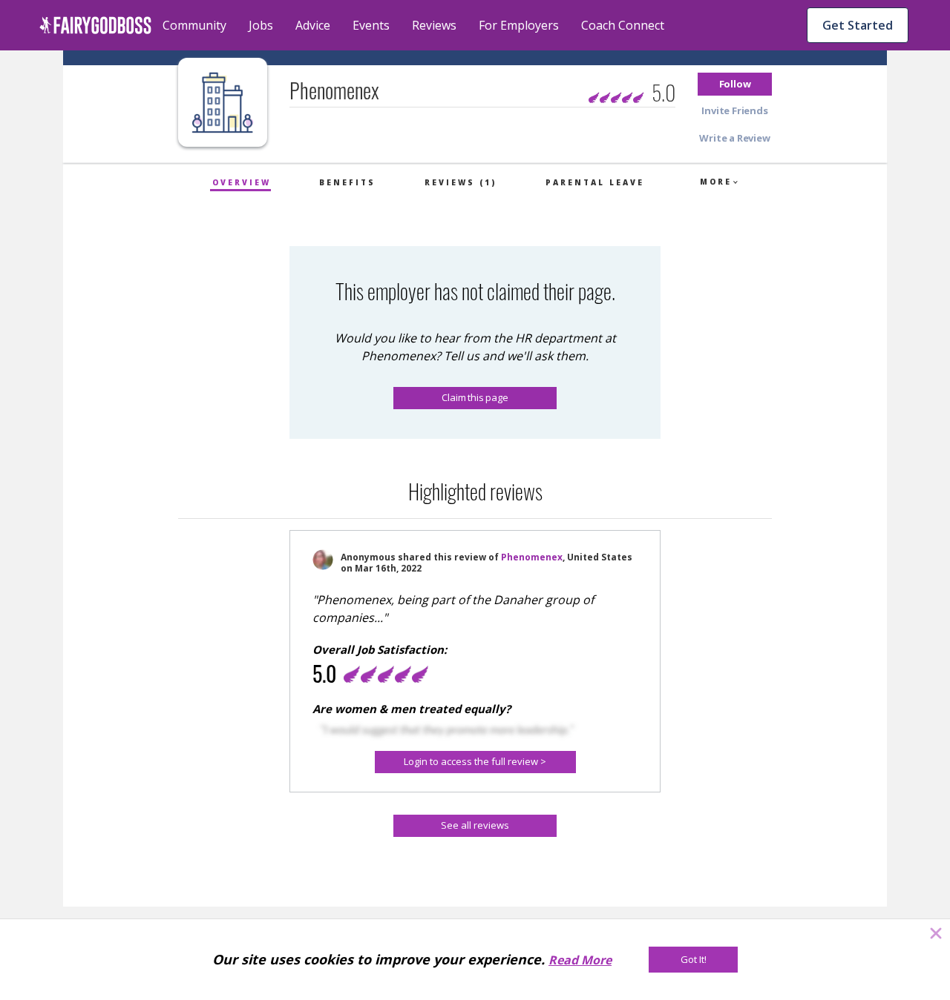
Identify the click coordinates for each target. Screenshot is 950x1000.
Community (194, 25)
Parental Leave (595, 182)
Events (371, 25)
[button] (735, 84)
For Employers (519, 25)
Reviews (434, 25)
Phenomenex (532, 557)
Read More (580, 960)
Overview (241, 182)
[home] (95, 25)
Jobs (261, 25)
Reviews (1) (461, 182)
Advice (312, 25)
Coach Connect (622, 25)
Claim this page (475, 397)
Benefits (347, 182)
